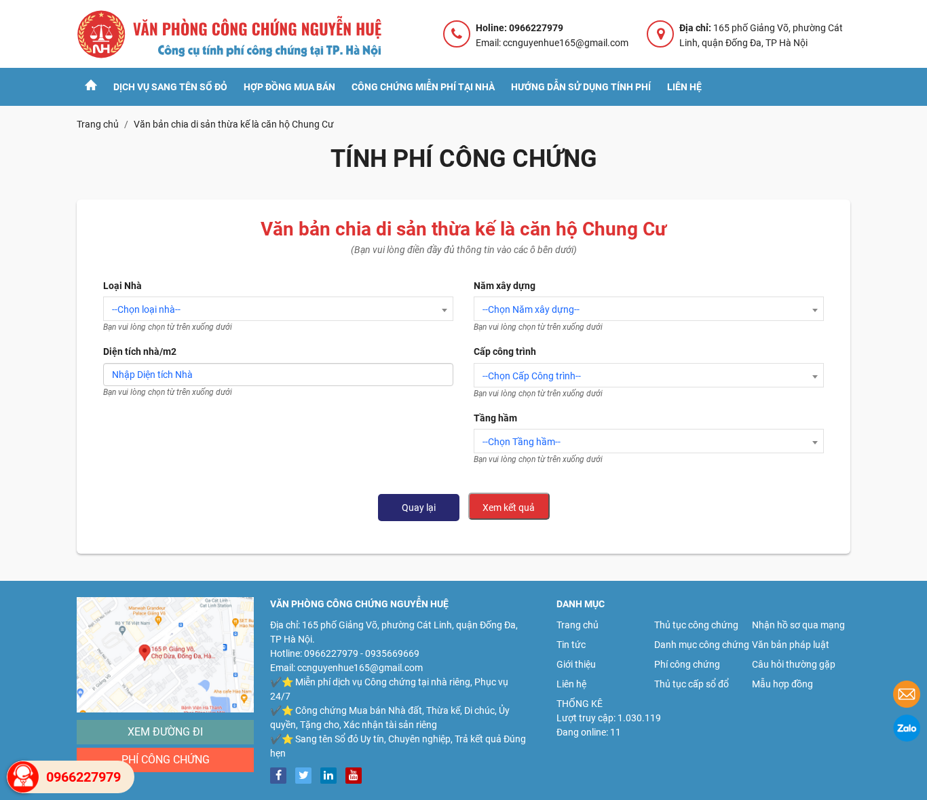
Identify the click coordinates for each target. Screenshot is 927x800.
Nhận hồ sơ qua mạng (798, 625)
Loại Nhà (122, 285)
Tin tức (571, 644)
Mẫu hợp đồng (782, 684)
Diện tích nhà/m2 (139, 351)
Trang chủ (577, 625)
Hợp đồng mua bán (289, 86)
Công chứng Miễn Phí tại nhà (423, 86)
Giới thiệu (576, 664)
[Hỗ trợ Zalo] (906, 730)
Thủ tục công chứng (696, 625)
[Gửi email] (906, 696)
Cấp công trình (505, 351)
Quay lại (419, 507)
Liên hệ (684, 86)
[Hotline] (23, 777)
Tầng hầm (495, 418)
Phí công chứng (165, 759)
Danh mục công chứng (701, 644)
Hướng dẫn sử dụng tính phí (581, 86)
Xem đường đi (165, 731)
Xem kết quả (509, 507)
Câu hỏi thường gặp (793, 664)
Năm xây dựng (504, 285)
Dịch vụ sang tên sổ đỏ (170, 86)
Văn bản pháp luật (790, 644)
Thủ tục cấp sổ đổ (691, 684)
